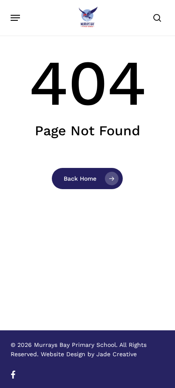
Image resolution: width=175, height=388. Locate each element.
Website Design (63, 354)
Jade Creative (116, 354)
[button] (15, 18)
